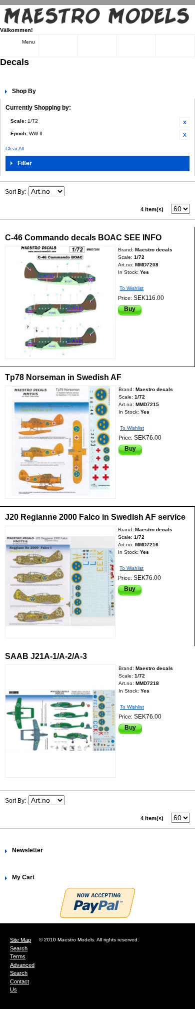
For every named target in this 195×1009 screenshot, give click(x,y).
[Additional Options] (97, 903)
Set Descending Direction (73, 191)
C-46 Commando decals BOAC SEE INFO (83, 237)
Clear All (15, 148)
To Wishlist (132, 288)
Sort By (14, 191)
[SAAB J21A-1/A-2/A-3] (60, 721)
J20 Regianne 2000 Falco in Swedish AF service (95, 517)
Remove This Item (185, 122)
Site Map (20, 940)
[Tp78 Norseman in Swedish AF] (60, 442)
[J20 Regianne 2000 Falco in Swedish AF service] (60, 582)
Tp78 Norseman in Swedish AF (63, 377)
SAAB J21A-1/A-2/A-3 (46, 656)
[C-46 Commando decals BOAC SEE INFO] (60, 302)
